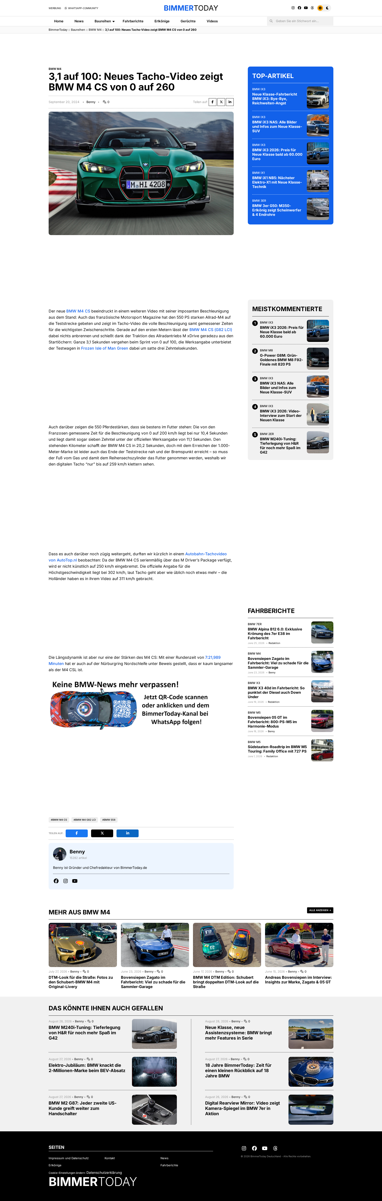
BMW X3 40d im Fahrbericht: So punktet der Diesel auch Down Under (276, 692)
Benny (91, 102)
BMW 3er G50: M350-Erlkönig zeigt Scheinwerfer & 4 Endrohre (276, 210)
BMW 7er (255, 624)
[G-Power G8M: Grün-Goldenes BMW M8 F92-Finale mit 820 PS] (318, 359)
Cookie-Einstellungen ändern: (67, 1172)
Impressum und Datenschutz (69, 1158)
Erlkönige (162, 21)
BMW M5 (254, 712)
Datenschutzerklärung (104, 1172)
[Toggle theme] (324, 7)
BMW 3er (259, 200)
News (79, 21)
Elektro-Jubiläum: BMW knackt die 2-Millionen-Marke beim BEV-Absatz (87, 1068)
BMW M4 (95, 29)
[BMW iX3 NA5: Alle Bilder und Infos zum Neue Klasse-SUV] (318, 125)
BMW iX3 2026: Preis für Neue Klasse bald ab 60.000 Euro (277, 154)
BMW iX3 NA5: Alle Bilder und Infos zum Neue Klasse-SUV (277, 126)
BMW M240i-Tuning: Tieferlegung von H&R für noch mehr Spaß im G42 (280, 445)
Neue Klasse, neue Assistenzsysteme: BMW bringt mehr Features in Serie (238, 1033)
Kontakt (110, 1158)
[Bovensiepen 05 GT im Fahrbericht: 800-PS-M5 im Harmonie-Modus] (322, 721)
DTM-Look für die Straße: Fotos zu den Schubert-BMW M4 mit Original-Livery (81, 982)
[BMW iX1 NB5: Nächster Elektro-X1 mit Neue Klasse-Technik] (318, 181)
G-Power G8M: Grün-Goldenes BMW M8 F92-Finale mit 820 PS (281, 359)
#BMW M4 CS (59, 819)
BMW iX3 (258, 89)
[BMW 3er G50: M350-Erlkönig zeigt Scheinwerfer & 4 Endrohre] (318, 209)
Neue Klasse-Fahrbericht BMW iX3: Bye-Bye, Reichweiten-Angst (274, 98)
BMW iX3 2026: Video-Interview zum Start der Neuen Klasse (281, 415)
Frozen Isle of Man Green (104, 348)
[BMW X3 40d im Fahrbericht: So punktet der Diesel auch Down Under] (322, 691)
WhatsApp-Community (82, 8)
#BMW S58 (108, 819)
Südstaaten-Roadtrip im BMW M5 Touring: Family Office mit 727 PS (277, 749)
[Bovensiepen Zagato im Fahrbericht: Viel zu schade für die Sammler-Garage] (322, 662)
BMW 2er (267, 434)
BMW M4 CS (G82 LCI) (210, 329)
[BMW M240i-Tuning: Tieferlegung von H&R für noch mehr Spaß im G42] (318, 442)
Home (58, 21)
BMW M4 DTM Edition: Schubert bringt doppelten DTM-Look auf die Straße (226, 982)
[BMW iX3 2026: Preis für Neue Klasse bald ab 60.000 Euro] (318, 153)
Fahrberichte (133, 21)
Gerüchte (188, 21)
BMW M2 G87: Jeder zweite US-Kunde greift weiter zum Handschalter (83, 1108)
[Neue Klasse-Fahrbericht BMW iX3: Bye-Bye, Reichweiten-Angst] (318, 97)
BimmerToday (58, 29)
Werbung (55, 8)
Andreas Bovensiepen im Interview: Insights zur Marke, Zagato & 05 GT (298, 979)
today (191, 8)
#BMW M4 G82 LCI (85, 819)
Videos (212, 21)
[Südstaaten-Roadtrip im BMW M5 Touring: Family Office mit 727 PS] (322, 750)
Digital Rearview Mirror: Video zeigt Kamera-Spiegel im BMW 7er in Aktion (242, 1108)
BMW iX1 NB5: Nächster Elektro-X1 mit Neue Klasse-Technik (277, 182)
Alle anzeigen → (320, 910)
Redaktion (274, 643)
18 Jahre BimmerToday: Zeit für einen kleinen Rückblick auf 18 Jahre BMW (238, 1070)
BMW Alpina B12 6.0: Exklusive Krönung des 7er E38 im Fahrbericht (275, 633)
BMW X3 (254, 683)
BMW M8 (266, 350)
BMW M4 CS (78, 311)
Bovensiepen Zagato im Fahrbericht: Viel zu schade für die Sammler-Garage (278, 663)
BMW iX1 (258, 172)
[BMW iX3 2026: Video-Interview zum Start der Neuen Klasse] (318, 414)
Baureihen (103, 21)
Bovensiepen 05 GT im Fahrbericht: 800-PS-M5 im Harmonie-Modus (272, 721)
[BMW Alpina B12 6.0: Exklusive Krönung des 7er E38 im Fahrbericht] (322, 632)
